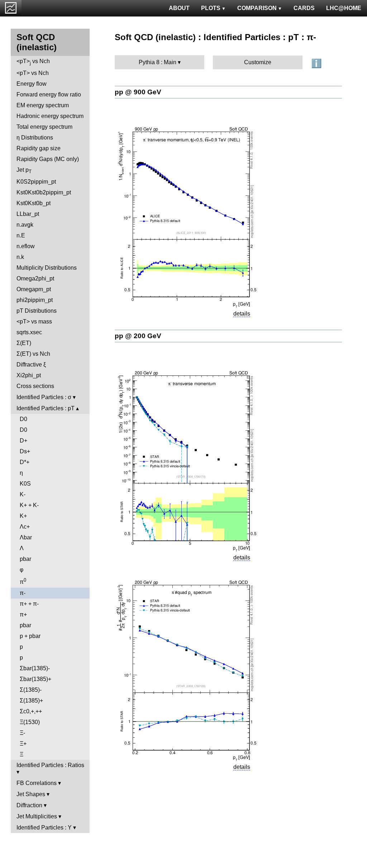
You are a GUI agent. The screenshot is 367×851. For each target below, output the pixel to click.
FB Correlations (36, 783)
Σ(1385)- (31, 690)
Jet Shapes (30, 794)
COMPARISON (257, 8)
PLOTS (210, 8)
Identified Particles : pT (45, 408)
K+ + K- (29, 505)
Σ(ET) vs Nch (33, 354)
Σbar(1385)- (35, 668)
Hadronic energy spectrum (50, 116)
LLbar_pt (27, 214)
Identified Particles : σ (43, 397)
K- (22, 494)
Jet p (24, 170)
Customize (257, 62)
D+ (23, 441)
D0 (23, 419)
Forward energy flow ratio (48, 94)
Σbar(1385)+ (35, 679)
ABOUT (179, 8)
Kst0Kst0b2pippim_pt (43, 192)
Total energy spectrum (44, 127)
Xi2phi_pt (28, 375)
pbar (25, 559)
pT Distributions (36, 311)
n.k (20, 257)
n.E (20, 235)
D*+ (24, 462)
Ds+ (25, 451)
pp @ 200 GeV (138, 336)
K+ (23, 516)
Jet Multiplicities (36, 816)
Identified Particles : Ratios (50, 765)
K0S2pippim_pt (36, 182)
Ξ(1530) (30, 722)
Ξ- (22, 733)
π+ (23, 614)
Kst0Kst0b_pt (33, 203)
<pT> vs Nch (33, 62)
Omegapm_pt (33, 289)
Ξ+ (23, 744)
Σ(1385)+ (31, 701)
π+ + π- (29, 604)
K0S (25, 484)
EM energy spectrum (42, 105)
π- (22, 593)
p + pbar (30, 636)
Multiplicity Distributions (46, 268)
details (241, 314)
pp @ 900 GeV (138, 92)
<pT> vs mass (34, 321)
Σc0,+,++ (31, 711)
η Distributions (34, 137)
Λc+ (25, 527)
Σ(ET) (23, 343)
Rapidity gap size (38, 148)
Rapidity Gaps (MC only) (47, 159)
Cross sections (35, 386)
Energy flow (31, 84)
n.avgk (24, 225)
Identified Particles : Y (44, 827)
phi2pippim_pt (34, 300)
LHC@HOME (343, 8)
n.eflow (25, 246)
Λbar (26, 537)
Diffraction (29, 805)
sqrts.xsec (29, 332)
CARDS (304, 8)
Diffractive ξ (31, 364)
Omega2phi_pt (35, 278)
